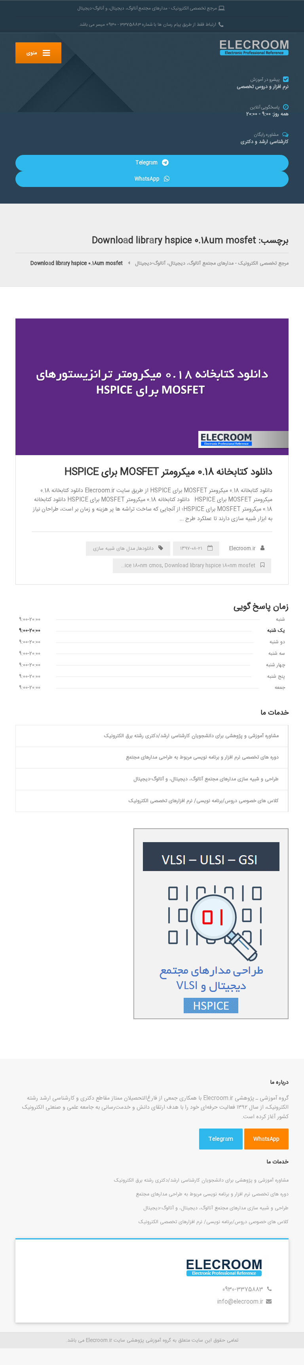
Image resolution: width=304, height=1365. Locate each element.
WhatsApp (148, 179)
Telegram (147, 162)
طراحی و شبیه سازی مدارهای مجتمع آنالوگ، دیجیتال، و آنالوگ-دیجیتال (206, 779)
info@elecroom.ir (240, 1302)
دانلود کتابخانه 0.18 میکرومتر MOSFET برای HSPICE (168, 472)
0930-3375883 (242, 1289)
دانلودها (146, 548)
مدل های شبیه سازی (114, 548)
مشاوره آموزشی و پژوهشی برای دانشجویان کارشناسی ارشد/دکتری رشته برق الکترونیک (191, 736)
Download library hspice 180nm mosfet (210, 565)
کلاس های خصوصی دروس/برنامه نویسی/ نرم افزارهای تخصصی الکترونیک (204, 801)
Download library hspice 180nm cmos (118, 565)
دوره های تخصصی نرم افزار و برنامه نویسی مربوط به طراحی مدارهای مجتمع (202, 757)
